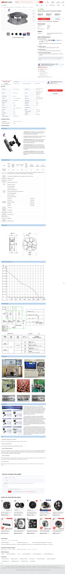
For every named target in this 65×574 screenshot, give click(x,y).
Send (10, 491)
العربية (38, 567)
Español (12, 567)
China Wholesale (28, 566)
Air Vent (19, 553)
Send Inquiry (44, 18)
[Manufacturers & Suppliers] (6, 2)
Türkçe (52, 567)
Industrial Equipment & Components (9, 7)
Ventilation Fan (24, 7)
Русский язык (23, 567)
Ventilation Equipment (18, 7)
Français (19, 567)
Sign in (63, 2)
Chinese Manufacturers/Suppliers (20, 566)
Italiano (27, 567)
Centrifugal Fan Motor (24, 561)
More (2, 563)
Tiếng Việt (55, 567)
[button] (42, 84)
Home (2, 7)
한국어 (41, 567)
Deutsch (31, 567)
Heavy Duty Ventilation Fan (26, 553)
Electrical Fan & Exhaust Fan (10, 553)
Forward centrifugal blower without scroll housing (9, 544)
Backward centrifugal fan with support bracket (39, 542)
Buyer (42, 5)
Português (15, 567)
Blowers (3, 553)
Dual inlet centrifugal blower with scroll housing (39, 544)
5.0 (51, 83)
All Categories (4, 5)
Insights (58, 566)
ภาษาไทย (49, 567)
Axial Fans (49, 542)
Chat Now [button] (58, 18)
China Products (13, 566)
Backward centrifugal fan (5, 542)
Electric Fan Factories (5, 558)
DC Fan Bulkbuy (32, 561)
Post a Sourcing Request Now (30, 491)
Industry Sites (39, 566)
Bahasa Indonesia (60, 567)
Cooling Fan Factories (14, 558)
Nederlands (34, 567)
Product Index (50, 566)
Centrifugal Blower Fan (5, 561)
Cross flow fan (50, 544)
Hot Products (7, 566)
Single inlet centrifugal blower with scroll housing (24, 544)
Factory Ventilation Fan (30, 7)
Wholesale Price (34, 566)
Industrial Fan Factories (23, 558)
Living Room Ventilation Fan (37, 553)
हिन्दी (46, 567)
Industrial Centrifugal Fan (41, 558)
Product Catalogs (15, 540)
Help (46, 5)
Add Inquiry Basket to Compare (18, 37)
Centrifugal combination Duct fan (22, 542)
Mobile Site (54, 566)
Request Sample (55, 21)
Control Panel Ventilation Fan (48, 553)
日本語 (44, 567)
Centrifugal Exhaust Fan (15, 561)
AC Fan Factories (32, 558)
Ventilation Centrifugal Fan (51, 558)
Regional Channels (44, 566)
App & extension (52, 5)
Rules (63, 5)
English (9, 567)
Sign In (39, 76)
